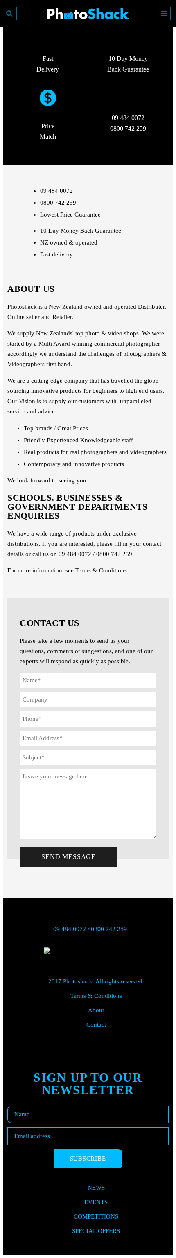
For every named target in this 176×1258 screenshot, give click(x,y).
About (96, 1010)
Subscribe (88, 1158)
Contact (96, 1024)
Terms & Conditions (101, 570)
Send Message (68, 856)
